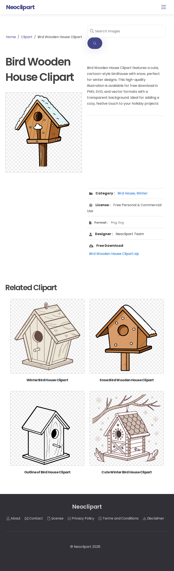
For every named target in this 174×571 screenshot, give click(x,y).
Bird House (126, 193)
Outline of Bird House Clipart (47, 472)
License (57, 518)
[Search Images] (94, 43)
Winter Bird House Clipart (47, 380)
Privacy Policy (82, 518)
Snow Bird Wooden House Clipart (127, 380)
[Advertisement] (43, 210)
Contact (35, 518)
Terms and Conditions (120, 518)
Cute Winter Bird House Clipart (126, 472)
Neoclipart (82, 546)
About (15, 518)
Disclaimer (155, 518)
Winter (142, 193)
